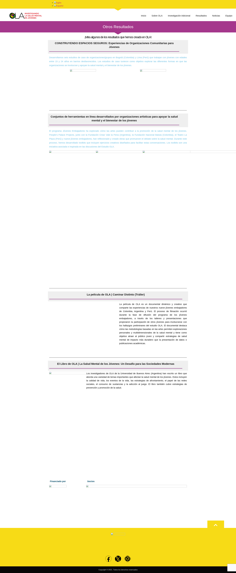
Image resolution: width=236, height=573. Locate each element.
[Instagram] (128, 559)
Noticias (216, 15)
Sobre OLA (157, 15)
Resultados (201, 15)
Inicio (143, 15)
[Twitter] (118, 559)
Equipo (228, 15)
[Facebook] (108, 559)
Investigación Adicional (179, 15)
